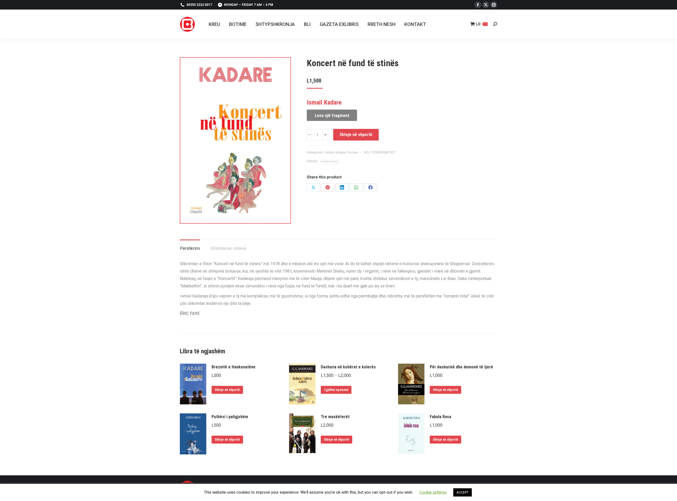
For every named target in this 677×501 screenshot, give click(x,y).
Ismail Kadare (329, 161)
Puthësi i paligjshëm (230, 416)
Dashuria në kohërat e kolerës (348, 366)
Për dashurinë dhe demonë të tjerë (461, 366)
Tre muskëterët (335, 416)
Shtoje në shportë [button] (227, 390)
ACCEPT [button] (462, 492)
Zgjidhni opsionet (336, 390)
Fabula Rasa (440, 416)
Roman (352, 152)
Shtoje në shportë (356, 134)
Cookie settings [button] (433, 492)
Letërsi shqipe (335, 152)
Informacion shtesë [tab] (228, 248)
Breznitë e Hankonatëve (233, 366)
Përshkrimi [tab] (190, 248)
